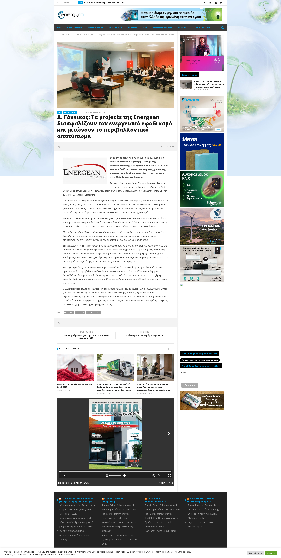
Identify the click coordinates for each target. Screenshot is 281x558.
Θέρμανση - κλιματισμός (90, 2)
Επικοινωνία (203, 27)
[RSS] (221, 2)
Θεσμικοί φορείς (162, 27)
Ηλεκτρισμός (74, 27)
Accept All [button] (271, 553)
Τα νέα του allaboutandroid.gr (156, 500)
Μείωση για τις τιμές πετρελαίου (145, 334)
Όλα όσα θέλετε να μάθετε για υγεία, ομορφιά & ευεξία (76, 500)
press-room (97, 112)
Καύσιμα (132, 27)
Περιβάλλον (115, 27)
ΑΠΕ (145, 27)
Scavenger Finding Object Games (160, 530)
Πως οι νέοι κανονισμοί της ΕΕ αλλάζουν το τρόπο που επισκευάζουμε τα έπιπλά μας (153, 387)
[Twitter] (210, 2)
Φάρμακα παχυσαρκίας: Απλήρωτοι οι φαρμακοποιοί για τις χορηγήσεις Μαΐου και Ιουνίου (77, 509)
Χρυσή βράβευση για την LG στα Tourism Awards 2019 (86, 335)
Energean (69, 312)
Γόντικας (80, 312)
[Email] (216, 2)
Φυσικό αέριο (95, 27)
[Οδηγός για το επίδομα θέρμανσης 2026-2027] (75, 367)
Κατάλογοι (184, 27)
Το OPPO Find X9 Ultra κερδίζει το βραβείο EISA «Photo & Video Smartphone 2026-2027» (161, 522)
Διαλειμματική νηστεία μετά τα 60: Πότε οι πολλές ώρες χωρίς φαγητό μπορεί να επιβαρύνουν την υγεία (76, 522)
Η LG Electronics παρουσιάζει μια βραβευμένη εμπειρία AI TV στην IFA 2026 (119, 539)
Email (183, 373)
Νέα (59, 27)
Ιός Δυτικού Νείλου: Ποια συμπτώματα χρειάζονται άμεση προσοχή (74, 535)
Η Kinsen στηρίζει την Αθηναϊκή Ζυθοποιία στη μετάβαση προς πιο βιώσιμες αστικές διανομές (114, 387)
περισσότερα (166, 146)
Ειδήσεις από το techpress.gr (113, 500)
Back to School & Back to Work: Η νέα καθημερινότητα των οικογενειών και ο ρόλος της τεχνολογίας (120, 509)
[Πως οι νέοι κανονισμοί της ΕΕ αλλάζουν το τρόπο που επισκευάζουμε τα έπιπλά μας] (155, 367)
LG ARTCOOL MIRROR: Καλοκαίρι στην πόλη (125, 2)
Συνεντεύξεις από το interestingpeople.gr (201, 500)
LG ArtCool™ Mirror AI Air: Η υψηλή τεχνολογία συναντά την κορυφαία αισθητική (209, 84)
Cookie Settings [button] (255, 553)
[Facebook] (205, 2)
